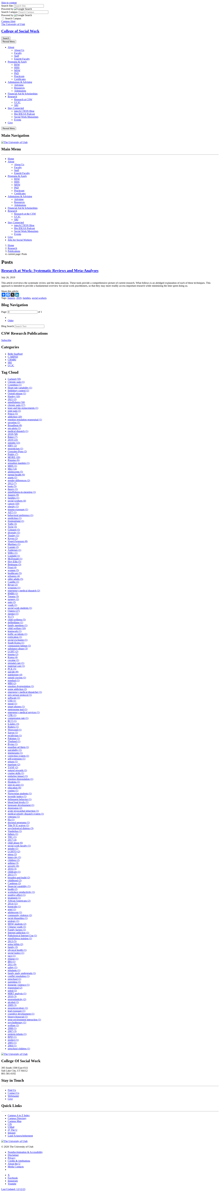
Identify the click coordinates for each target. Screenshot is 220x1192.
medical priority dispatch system (26, 813)
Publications (14, 251)
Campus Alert (8, 21)
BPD (12, 1037)
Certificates (20, 79)
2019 (18, 298)
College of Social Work (20, 31)
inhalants (14, 970)
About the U (14, 1163)
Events (17, 119)
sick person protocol (20, 695)
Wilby (12, 553)
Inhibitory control (18, 390)
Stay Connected (16, 108)
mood (12, 703)
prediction (14, 518)
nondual (13, 680)
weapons (14, 587)
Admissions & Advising (20, 82)
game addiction (17, 689)
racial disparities (18, 918)
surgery (13, 599)
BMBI (13, 593)
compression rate (18, 718)
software (14, 697)
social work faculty (19, 845)
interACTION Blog (24, 111)
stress (12, 854)
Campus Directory (17, 1118)
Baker (12, 437)
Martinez (14, 544)
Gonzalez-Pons (17, 451)
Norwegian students (20, 793)
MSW (17, 70)
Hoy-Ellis (14, 561)
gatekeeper (15, 674)
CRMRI (12, 359)
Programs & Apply (17, 61)
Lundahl (14, 555)
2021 (12, 399)
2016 (12, 869)
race (11, 955)
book (12, 486)
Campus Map (14, 1121)
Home (11, 158)
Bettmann (14, 564)
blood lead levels (18, 802)
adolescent (15, 912)
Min (12, 468)
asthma (13, 863)
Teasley (13, 535)
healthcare (15, 573)
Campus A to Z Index (19, 1115)
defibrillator (15, 622)
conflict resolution (18, 976)
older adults (15, 579)
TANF (13, 767)
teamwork (14, 631)
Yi (11, 616)
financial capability (19, 886)
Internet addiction (18, 932)
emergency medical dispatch (24, 590)
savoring (14, 422)
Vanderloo (15, 831)
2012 (12, 483)
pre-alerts (14, 428)
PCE (12, 669)
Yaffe (12, 524)
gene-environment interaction (24, 1019)
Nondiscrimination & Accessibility (25, 1152)
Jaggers (11, 298)
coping (13, 790)
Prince (13, 413)
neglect (13, 1040)
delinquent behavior (19, 799)
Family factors (17, 929)
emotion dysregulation (21, 686)
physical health (17, 950)
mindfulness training (20, 938)
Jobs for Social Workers (20, 239)
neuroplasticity (17, 999)
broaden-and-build (19, 877)
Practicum (19, 76)
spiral (12, 990)
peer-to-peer (16, 784)
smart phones (16, 706)
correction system (18, 755)
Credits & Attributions (19, 1160)
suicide (13, 671)
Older (11, 320)
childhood (14, 880)
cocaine (13, 660)
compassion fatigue (19, 645)
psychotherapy (17, 1022)
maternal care (16, 666)
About (11, 47)
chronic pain (16, 405)
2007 (12, 1031)
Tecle (12, 526)
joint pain (14, 411)
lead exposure (16, 1011)
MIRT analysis (17, 993)
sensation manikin (18, 463)
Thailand (14, 741)
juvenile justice (17, 796)
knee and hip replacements (23, 408)
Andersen (14, 550)
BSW (17, 64)
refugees (14, 576)
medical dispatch (18, 431)
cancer (13, 503)
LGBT (13, 651)
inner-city (14, 857)
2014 (13, 903)
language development (21, 805)
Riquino (13, 460)
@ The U (12, 1130)
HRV (12, 445)
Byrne (13, 744)
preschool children (19, 1048)
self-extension (16, 758)
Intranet (11, 1132)
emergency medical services (24, 712)
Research (12, 96)
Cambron (14, 883)
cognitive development (21, 1013)
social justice (16, 953)
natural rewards (17, 770)
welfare (13, 1025)
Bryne (13, 584)
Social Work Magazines (26, 116)
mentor (13, 613)
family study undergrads (22, 973)
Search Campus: (9, 12)
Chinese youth (17, 926)
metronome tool (17, 709)
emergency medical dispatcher (25, 692)
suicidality (15, 750)
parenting (14, 982)
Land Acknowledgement (20, 1135)
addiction (15, 416)
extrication (15, 637)
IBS (11, 961)
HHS (16, 67)
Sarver (13, 732)
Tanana (13, 596)
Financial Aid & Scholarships (23, 93)
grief (12, 909)
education (14, 787)
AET (12, 512)
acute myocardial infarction (23, 811)
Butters (13, 726)
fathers (13, 834)
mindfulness (16, 402)
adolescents (15, 471)
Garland (14, 379)
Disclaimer (13, 1155)
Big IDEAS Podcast (24, 114)
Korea (13, 657)
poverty (13, 866)
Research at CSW (23, 99)
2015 (12, 874)
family (13, 947)
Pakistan (14, 738)
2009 (12, 1005)
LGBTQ (14, 851)
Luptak (13, 547)
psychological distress (20, 828)
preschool (14, 979)
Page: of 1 (21, 311)
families (27, 298)
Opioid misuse (17, 393)
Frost (12, 567)
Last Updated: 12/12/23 (13, 1189)
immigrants (15, 753)
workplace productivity (21, 892)
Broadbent (15, 425)
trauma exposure (18, 509)
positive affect (16, 895)
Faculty (18, 53)
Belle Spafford (15, 354)
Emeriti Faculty (22, 58)
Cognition (14, 384)
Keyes (13, 538)
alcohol (13, 1002)
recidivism (15, 735)
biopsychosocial (18, 1016)
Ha (11, 819)
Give (10, 122)
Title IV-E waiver (18, 825)
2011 (12, 964)
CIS (10, 1124)
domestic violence (18, 984)
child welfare (17, 628)
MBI (12, 683)
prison (13, 761)
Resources (19, 87)
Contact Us (13, 1093)
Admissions (20, 90)
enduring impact (18, 776)
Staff (16, 56)
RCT (12, 721)
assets (12, 477)
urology (13, 921)
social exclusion (17, 640)
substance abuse (18, 648)
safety (12, 967)
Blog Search (7, 326)
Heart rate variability (20, 387)
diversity (14, 532)
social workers (39, 298)
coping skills (16, 773)
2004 (12, 1045)
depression (15, 808)
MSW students (17, 924)
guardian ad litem (18, 747)
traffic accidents (17, 634)
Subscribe (6, 340)
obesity (13, 506)
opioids (14, 442)
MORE (14, 457)
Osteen (14, 611)
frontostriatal (16, 521)
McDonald (15, 558)
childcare (14, 871)
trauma (13, 654)
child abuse (15, 842)
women (13, 570)
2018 (13, 434)
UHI (12, 700)
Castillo (13, 582)
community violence (20, 915)
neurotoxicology (18, 1008)
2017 (12, 840)
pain (12, 602)
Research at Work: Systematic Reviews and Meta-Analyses (49, 270)
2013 (12, 941)
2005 (12, 1042)
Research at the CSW (25, 213)
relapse (13, 958)
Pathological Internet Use (22, 935)
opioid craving (17, 677)
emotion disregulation (20, 779)
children (13, 860)
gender (13, 848)
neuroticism (15, 448)
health (12, 889)
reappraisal (15, 987)
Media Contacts (16, 1166)
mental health (16, 474)
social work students (20, 608)
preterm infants (17, 1034)
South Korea (16, 642)
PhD (16, 73)
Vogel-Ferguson (18, 541)
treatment (14, 897)
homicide (14, 906)
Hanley (14, 396)
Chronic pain (16, 382)
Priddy (13, 454)
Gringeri (14, 529)
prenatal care (16, 663)
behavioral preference (20, 515)
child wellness (17, 619)
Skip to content (9, 2)
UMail (11, 1127)
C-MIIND (13, 356)
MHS (12, 466)
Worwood (14, 729)
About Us (19, 50)
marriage (14, 764)
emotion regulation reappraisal (25, 419)
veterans (14, 816)
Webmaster (13, 1096)
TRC (12, 837)
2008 (12, 1028)
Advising (19, 85)
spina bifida (15, 944)
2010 (12, 996)
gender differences (19, 480)
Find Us (12, 1090)
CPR (12, 715)
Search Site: (7, 5)
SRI (16, 105)
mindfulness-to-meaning (22, 492)
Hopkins (14, 782)
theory (13, 489)
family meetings (17, 625)
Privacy (11, 1158)
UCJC (17, 102)
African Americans (19, 900)
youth (12, 605)
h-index (13, 724)
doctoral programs (19, 822)
